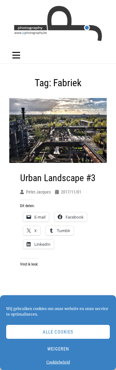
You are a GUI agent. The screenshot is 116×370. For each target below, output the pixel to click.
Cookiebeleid (58, 362)
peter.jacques (38, 191)
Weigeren (58, 349)
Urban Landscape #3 (58, 177)
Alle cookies (58, 332)
